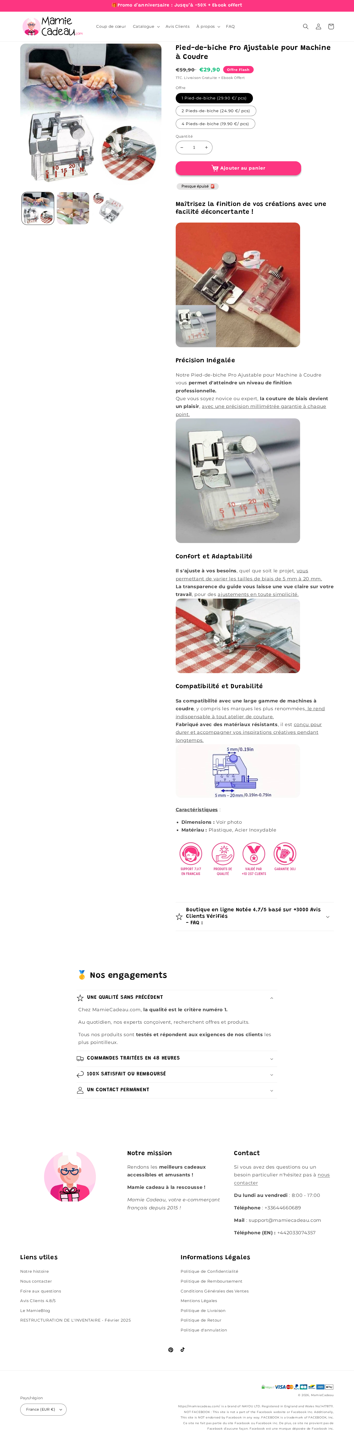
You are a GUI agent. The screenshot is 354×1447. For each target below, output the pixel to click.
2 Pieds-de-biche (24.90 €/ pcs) (216, 110)
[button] (146, 26)
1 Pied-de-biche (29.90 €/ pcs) (214, 98)
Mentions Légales (199, 1300)
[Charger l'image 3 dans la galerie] (73, 208)
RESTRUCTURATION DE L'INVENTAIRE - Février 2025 (75, 1320)
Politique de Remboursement (212, 1281)
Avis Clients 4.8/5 (38, 1300)
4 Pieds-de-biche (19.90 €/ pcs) (215, 123)
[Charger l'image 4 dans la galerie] (108, 208)
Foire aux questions (40, 1291)
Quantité (184, 136)
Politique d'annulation (204, 1330)
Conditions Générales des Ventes (215, 1291)
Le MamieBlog (35, 1310)
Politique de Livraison (203, 1310)
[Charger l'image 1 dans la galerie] (38, 208)
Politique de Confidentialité (209, 1271)
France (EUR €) (40, 1409)
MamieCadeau (322, 1395)
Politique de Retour (201, 1320)
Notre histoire (34, 1271)
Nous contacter (36, 1281)
